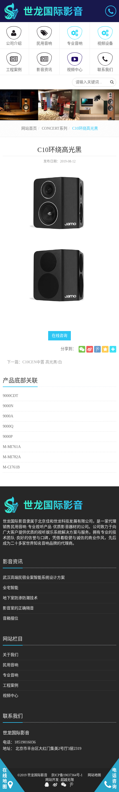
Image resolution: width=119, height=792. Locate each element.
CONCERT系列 (54, 128)
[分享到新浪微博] (89, 349)
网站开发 (52, 780)
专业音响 (10, 675)
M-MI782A (12, 457)
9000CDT (10, 396)
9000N (8, 406)
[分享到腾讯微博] (97, 349)
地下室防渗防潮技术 (20, 598)
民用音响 (10, 665)
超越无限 (67, 780)
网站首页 (29, 128)
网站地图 (94, 775)
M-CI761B (11, 467)
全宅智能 (10, 588)
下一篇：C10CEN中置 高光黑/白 (34, 362)
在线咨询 (59, 336)
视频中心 (10, 696)
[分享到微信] (82, 349)
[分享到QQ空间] (105, 349)
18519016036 (25, 742)
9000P (8, 436)
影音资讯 (13, 561)
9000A (8, 416)
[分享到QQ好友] (47, 784)
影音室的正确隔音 (18, 608)
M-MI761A (12, 447)
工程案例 (10, 685)
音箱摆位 (10, 618)
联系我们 (13, 716)
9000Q (8, 426)
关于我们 (10, 655)
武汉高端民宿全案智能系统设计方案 (34, 577)
